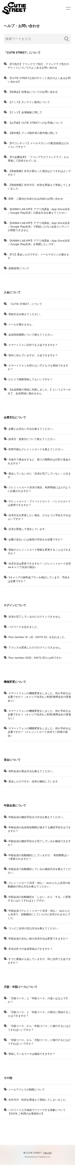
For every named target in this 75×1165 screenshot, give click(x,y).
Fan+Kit (47, 1152)
